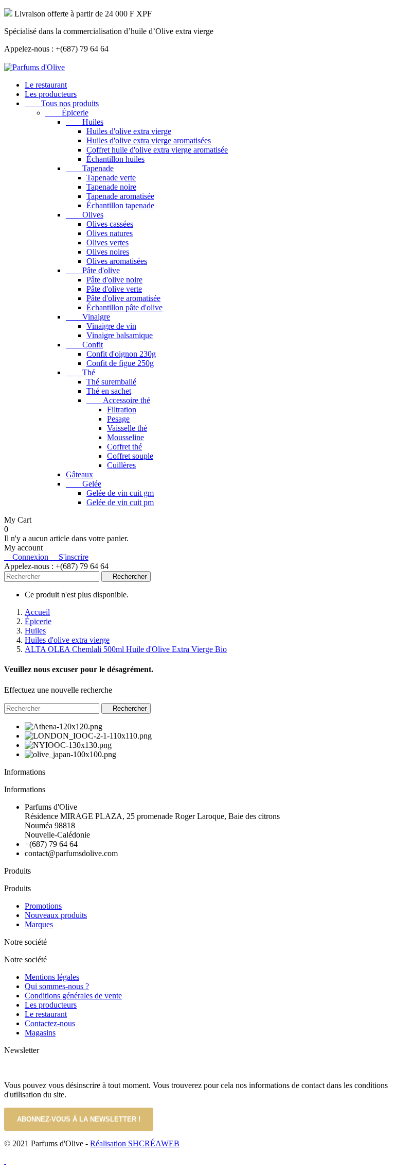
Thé (80, 372)
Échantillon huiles (115, 159)
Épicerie (66, 112)
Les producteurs (51, 94)
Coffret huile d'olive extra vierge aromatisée (157, 149)
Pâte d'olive (93, 270)
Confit (84, 344)
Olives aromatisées (116, 261)
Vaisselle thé (127, 428)
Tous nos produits (62, 103)
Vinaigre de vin (111, 326)
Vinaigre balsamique (119, 335)
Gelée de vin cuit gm (120, 493)
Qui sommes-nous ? (57, 986)
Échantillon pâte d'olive (124, 307)
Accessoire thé (118, 400)
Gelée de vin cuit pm (120, 502)
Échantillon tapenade (120, 205)
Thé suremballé (111, 381)
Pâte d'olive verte (114, 289)
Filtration (121, 409)
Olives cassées (109, 224)
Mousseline (125, 437)
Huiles (84, 122)
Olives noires (107, 251)
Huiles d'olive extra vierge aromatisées (148, 140)
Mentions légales (52, 977)
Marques (39, 924)
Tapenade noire (111, 186)
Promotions (43, 905)
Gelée (83, 483)
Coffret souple (130, 456)
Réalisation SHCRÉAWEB (134, 1143)
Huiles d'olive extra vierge (128, 131)
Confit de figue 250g (120, 363)
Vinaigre (88, 316)
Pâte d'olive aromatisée (123, 298)
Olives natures (109, 233)
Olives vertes (107, 242)
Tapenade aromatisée (120, 196)
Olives (84, 214)
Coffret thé (124, 446)
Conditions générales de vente (73, 995)
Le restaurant (46, 84)
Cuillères (121, 465)
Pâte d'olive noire (114, 279)
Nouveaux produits (56, 915)
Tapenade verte (111, 177)
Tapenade (90, 168)
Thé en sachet (108, 391)
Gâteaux (79, 474)
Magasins (40, 1032)
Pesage (118, 418)
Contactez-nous (50, 1023)
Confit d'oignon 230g (121, 353)
